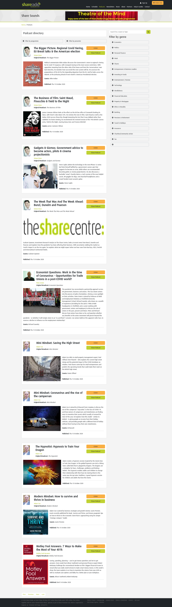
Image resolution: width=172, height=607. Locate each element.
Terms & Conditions (121, 600)
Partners (129, 7)
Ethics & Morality (120, 107)
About (123, 7)
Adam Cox (39, 347)
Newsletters (110, 7)
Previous (31, 594)
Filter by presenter (75, 41)
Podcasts (102, 7)
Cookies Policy (110, 600)
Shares (116, 64)
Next (37, 594)
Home (88, 7)
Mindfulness (118, 91)
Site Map (137, 600)
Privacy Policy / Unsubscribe (95, 600)
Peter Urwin (40, 283)
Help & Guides (138, 7)
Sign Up (144, 3)
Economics (117, 42)
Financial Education (120, 96)
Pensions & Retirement (121, 117)
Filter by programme (31, 41)
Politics (116, 47)
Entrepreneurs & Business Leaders (125, 69)
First (24, 594)
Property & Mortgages (121, 101)
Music (118, 7)
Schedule (95, 7)
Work (116, 58)
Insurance (117, 128)
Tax (115, 139)
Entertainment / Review (122, 80)
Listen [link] (96, 48)
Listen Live (158, 3)
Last (43, 594)
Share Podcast (95, 53)
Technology (118, 85)
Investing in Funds (120, 74)
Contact (147, 7)
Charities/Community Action (123, 134)
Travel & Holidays (120, 123)
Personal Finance (120, 53)
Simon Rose (38, 55)
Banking (117, 112)
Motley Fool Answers (43, 553)
